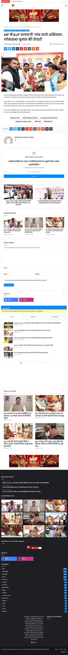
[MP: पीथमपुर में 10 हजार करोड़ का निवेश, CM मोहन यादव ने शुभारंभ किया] (56, 518)
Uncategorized (6, 595)
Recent (33, 317)
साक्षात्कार (4, 600)
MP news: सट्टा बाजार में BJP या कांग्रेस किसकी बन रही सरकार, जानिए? (33, 338)
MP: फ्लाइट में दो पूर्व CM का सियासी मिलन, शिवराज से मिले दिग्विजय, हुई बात (49, 443)
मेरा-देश (17, 30)
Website (37, 274)
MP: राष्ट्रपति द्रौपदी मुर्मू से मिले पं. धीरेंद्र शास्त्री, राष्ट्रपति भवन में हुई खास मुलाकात (18, 443)
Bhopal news (15, 118)
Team (65, 649)
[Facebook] (32, 642)
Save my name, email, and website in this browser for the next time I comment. (26, 280)
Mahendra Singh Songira (13, 44)
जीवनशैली (4, 592)
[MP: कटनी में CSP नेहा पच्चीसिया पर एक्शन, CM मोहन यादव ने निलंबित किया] (34, 222)
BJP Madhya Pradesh (30, 118)
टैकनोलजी (4, 611)
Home (6, 27)
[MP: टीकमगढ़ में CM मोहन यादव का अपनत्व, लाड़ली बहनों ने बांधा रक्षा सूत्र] (55, 222)
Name (6, 267)
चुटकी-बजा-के (5, 598)
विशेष (28, 30)
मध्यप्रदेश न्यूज (48, 121)
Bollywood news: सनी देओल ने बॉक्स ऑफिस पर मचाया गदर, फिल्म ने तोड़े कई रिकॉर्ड (37, 323)
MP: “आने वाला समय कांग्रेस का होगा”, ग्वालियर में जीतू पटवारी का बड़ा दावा (12, 230)
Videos (4, 608)
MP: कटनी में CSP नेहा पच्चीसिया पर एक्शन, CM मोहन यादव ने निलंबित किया (33, 230)
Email (6, 274)
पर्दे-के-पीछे (4, 584)
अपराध (3, 606)
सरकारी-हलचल (5, 587)
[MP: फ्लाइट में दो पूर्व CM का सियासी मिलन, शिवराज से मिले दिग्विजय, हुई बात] (49, 431)
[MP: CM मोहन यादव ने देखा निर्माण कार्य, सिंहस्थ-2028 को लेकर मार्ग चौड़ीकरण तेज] (56, 531)
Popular (12, 317)
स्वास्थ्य (3, 603)
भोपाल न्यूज (38, 121)
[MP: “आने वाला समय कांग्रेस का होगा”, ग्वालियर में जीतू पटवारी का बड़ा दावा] (13, 222)
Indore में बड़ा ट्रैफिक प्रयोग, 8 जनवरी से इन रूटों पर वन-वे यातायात (32, 330)
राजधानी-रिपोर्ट (23, 30)
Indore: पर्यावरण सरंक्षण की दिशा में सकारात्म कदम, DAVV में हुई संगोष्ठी (33, 345)
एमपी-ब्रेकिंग (12, 30)
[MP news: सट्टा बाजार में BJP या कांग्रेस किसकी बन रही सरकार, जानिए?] (8, 340)
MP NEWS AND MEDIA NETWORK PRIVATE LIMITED (36, 649)
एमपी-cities (11, 27)
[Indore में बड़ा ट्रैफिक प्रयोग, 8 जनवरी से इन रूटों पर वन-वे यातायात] (8, 333)
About (60, 649)
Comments (55, 317)
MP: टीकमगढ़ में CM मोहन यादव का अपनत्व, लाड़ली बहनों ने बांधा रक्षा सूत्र (26, 1)
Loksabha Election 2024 (49, 118)
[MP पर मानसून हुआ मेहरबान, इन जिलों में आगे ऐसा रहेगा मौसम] (8, 355)
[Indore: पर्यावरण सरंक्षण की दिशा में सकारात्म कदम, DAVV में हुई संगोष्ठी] (8, 347)
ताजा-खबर (4, 582)
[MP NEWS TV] (13, 5)
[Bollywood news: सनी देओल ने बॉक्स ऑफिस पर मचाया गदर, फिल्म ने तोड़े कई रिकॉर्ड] (8, 325)
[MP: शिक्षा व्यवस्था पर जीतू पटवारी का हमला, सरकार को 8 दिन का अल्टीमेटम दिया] (12, 531)
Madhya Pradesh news (24, 121)
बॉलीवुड (3, 590)
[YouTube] (34, 642)
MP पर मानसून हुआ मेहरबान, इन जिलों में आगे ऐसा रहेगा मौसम (31, 352)
